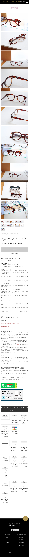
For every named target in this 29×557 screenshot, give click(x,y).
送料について (22, 542)
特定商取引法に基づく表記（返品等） (8, 377)
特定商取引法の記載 (21, 534)
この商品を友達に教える (19, 377)
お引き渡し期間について (21, 540)
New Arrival (7, 534)
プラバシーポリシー (21, 545)
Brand (7, 537)
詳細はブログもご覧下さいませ (7, 326)
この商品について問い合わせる (6, 379)
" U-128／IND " (15, 233)
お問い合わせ (15, 253)
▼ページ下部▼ (15, 344)
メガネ (6, 234)
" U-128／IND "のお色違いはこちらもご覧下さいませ (12, 323)
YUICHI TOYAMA (8, 233)
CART (22, 1)
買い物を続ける (16, 379)
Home (2, 233)
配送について (22, 537)
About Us (7, 540)
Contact (7, 542)
